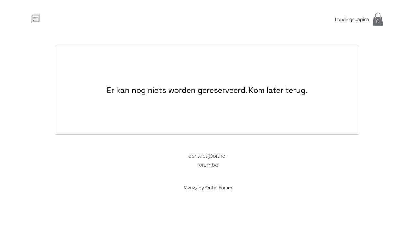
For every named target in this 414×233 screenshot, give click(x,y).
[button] (377, 19)
